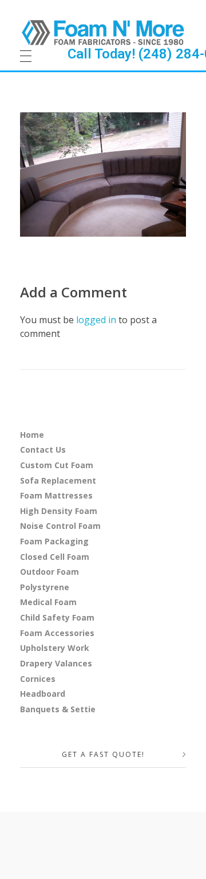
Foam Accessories (57, 632)
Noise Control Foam (60, 525)
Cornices (38, 678)
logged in (97, 319)
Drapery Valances (56, 663)
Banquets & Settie (58, 709)
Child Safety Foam (57, 617)
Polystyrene (44, 587)
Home (32, 434)
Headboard (42, 693)
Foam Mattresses (56, 495)
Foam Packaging (54, 541)
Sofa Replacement (58, 480)
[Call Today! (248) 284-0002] (103, 32)
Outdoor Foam (49, 571)
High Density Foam (58, 510)
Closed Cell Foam (54, 556)
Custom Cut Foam (56, 465)
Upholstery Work (54, 647)
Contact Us (43, 449)
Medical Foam (48, 602)
